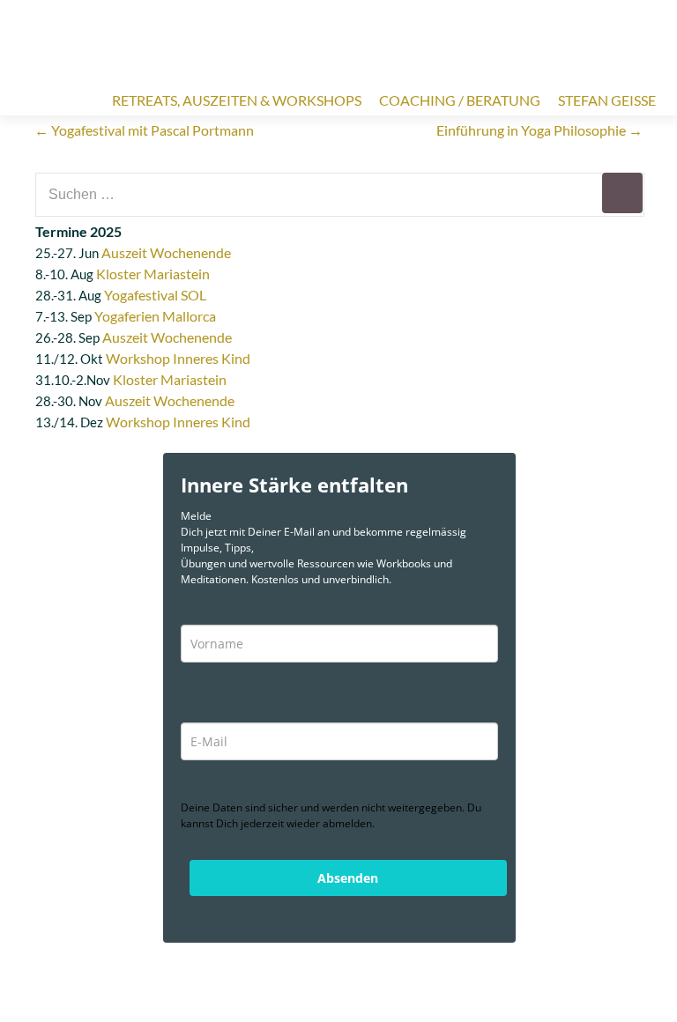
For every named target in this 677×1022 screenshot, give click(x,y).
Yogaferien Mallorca (155, 315)
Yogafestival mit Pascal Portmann (144, 130)
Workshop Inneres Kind (178, 358)
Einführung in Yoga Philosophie (539, 130)
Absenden (347, 878)
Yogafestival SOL (155, 294)
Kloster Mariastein (153, 273)
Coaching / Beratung (459, 100)
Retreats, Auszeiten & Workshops (236, 100)
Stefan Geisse (607, 100)
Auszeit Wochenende (166, 252)
